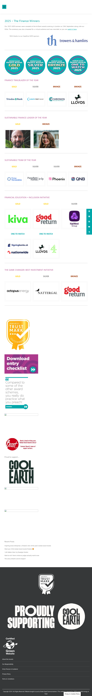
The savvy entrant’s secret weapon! (15, 559)
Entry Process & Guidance (10, 669)
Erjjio (46, 694)
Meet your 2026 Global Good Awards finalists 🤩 (19, 549)
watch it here (72, 29)
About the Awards (7, 659)
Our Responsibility (7, 664)
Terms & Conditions (8, 679)
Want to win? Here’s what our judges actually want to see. (21, 555)
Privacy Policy (6, 674)
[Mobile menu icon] (4, 7)
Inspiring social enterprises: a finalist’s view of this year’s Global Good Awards (27, 546)
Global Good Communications (48, 691)
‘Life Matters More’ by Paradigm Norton (16, 552)
